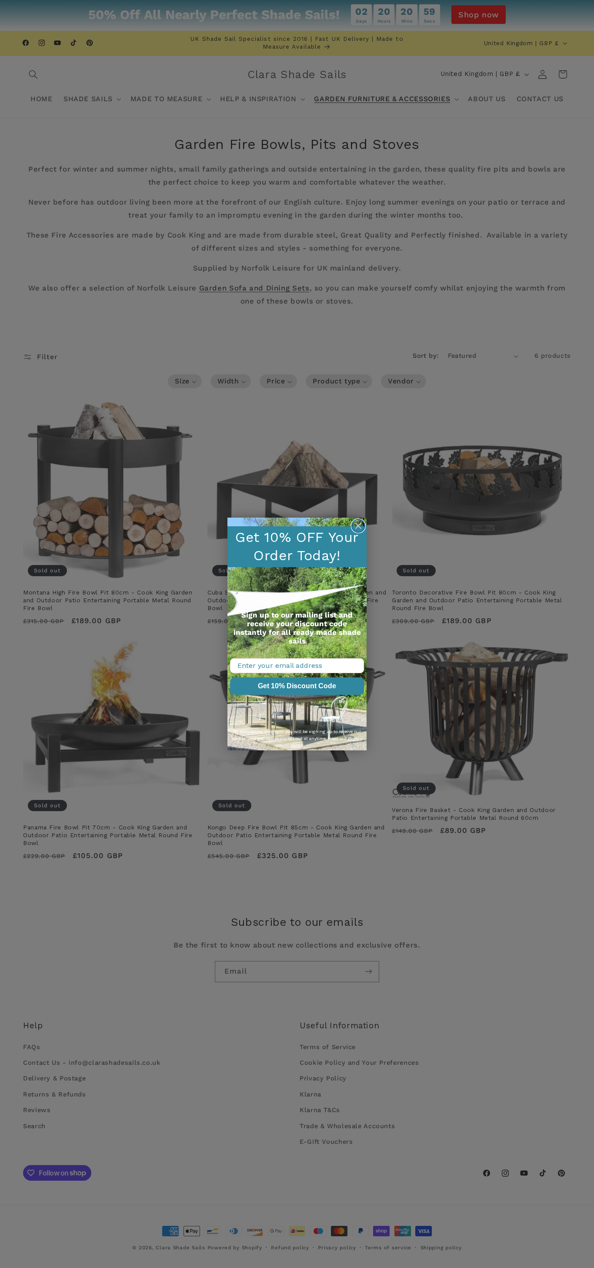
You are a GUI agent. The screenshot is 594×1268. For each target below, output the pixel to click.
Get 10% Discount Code (297, 686)
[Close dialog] (358, 525)
